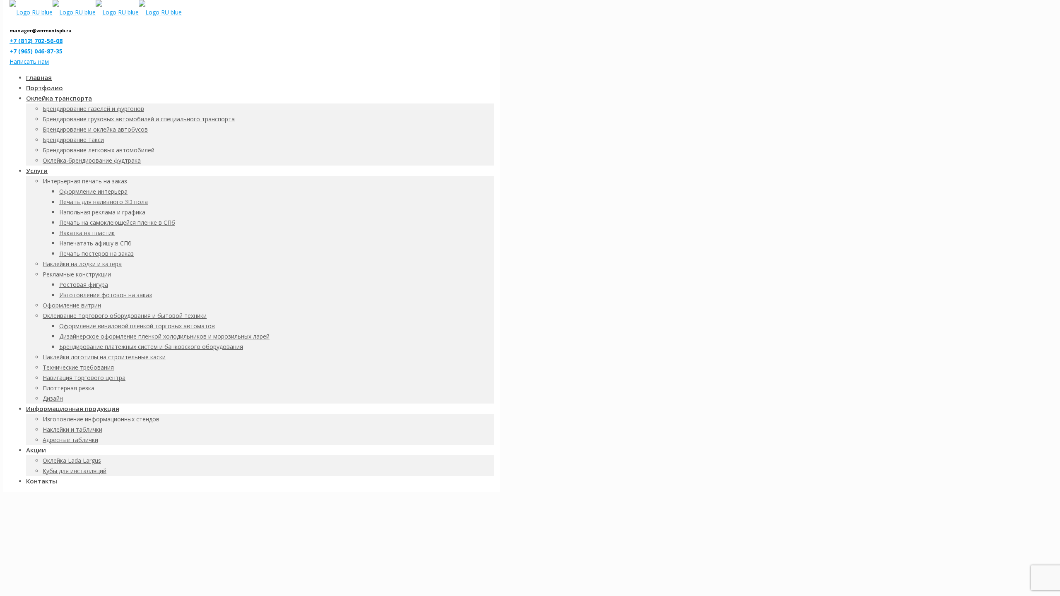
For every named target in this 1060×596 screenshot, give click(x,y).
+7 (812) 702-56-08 (36, 41)
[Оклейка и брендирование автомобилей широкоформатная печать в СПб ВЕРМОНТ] (96, 12)
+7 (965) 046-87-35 (36, 51)
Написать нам (29, 61)
